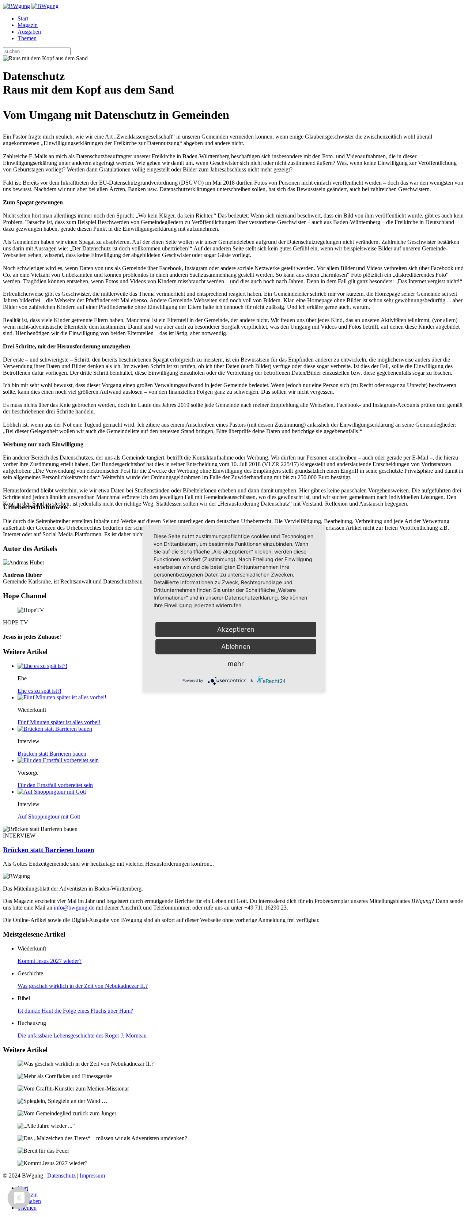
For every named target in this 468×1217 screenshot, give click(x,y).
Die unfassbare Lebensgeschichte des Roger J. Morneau (82, 1035)
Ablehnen (235, 646)
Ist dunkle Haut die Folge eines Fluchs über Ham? (75, 1011)
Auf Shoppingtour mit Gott (49, 816)
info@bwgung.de (74, 907)
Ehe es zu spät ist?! (39, 691)
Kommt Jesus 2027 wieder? (50, 961)
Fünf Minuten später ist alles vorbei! (59, 722)
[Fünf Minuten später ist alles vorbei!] (62, 697)
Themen (27, 38)
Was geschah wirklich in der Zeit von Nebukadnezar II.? (83, 986)
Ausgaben (29, 32)
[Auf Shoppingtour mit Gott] (52, 792)
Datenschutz (61, 1175)
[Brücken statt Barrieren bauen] (55, 729)
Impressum (92, 1175)
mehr (236, 664)
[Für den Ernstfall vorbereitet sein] (58, 760)
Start (23, 18)
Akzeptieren (235, 629)
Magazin (28, 25)
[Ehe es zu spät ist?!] (42, 666)
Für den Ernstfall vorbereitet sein (55, 785)
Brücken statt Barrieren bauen (52, 754)
